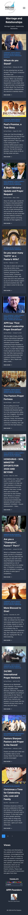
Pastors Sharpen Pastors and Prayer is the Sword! (14, 741)
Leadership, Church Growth (12, 52)
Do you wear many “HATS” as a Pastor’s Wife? (13, 256)
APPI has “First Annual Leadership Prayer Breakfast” (14, 326)
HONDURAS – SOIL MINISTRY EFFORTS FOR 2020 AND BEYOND (13, 465)
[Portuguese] (17, 882)
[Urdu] (21, 882)
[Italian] (16, 882)
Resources (7, 57)
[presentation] (14, 42)
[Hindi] (14, 882)
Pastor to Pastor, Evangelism (12, 55)
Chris (6, 262)
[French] (9, 882)
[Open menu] (24, 8)
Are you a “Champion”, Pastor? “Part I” (12, 542)
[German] (10, 882)
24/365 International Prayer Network (12, 674)
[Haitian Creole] (12, 882)
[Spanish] (20, 882)
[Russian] (19, 882)
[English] (7, 882)
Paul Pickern (8, 67)
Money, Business (8, 318)
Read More (8, 95)
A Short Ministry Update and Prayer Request (13, 191)
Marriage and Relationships (12, 54)
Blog (5, 181)
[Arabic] (6, 882)
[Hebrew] (13, 882)
